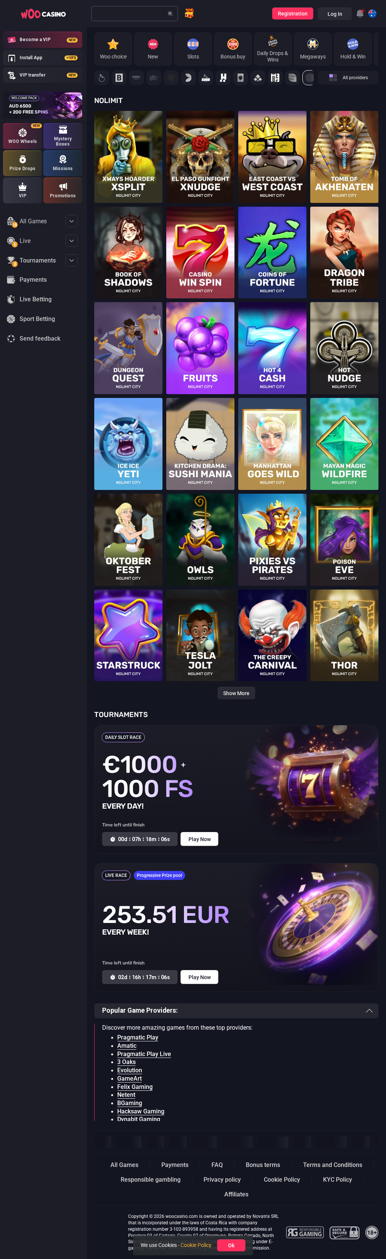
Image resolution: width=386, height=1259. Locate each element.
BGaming (129, 1103)
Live (22, 242)
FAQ (217, 1164)
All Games (29, 222)
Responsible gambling (151, 1179)
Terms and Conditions (332, 1164)
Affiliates (236, 1194)
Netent (126, 1095)
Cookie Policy (282, 1179)
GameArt (129, 1078)
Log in (335, 14)
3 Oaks (126, 1062)
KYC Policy (337, 1179)
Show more (236, 693)
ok (231, 1245)
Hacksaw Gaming (140, 1111)
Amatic (126, 1046)
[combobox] (360, 13)
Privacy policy (222, 1179)
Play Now (128, 152)
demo (128, 164)
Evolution (129, 1070)
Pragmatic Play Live (144, 1054)
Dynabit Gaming (138, 1119)
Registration (293, 14)
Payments (174, 1164)
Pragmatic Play (137, 1037)
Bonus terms (263, 1164)
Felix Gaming (135, 1087)
